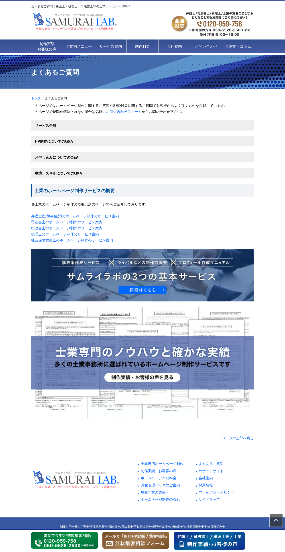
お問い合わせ (206, 46)
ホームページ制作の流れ (160, 499)
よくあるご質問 (211, 463)
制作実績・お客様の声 (158, 470)
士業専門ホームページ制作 (162, 463)
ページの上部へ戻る (238, 437)
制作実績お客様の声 (46, 46)
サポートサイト (211, 470)
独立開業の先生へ (155, 492)
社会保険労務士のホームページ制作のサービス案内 (72, 240)
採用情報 (206, 485)
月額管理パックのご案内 (160, 485)
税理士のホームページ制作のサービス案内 (65, 234)
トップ (36, 98)
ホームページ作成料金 (158, 477)
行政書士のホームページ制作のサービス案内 (66, 227)
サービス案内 (110, 46)
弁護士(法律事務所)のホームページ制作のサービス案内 (75, 215)
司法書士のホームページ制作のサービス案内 (66, 221)
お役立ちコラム (238, 46)
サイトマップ (209, 499)
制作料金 (142, 46)
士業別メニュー (78, 46)
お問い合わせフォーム (124, 111)
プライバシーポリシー (216, 492)
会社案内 (174, 46)
